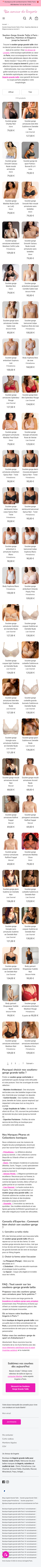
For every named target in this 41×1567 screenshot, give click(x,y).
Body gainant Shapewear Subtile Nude (10, 1006)
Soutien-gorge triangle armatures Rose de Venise (30, 435)
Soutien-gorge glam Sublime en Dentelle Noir (11, 892)
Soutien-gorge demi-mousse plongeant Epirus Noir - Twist (30, 472)
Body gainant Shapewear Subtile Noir (30, 969)
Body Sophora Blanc (11, 586)
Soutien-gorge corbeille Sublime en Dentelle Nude (30, 663)
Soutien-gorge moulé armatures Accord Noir (11, 780)
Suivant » (30, 1063)
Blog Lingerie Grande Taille (10, 1498)
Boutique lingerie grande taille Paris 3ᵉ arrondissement (19, 1511)
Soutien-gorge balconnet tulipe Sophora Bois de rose (30, 323)
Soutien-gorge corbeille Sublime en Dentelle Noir (30, 892)
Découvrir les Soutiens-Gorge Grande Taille (20, 1387)
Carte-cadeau (8, 1439)
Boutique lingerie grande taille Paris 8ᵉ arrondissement (19, 1525)
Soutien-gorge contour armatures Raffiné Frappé (10, 854)
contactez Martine (15, 1376)
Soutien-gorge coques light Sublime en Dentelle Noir (10, 969)
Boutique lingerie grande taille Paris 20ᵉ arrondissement (19, 1557)
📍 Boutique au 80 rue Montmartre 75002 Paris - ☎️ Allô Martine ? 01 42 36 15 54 (20, 3)
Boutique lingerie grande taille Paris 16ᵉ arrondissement (19, 1547)
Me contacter (7, 1435)
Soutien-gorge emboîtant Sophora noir (11, 360)
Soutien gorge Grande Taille (28, 1498)
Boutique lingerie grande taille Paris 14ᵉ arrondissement (19, 1541)
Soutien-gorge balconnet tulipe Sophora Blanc (30, 549)
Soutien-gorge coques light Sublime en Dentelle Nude (10, 663)
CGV (4, 1446)
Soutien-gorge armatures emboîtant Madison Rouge (30, 1006)
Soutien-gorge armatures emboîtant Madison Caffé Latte (10, 243)
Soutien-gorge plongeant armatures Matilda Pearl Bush (11, 435)
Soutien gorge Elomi (27, 1500)
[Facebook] (3, 1482)
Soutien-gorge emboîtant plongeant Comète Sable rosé (30, 286)
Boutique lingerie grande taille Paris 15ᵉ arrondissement (19, 1544)
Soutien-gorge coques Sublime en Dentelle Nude (30, 626)
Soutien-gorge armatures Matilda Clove (30, 854)
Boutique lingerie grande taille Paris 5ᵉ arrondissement (19, 1517)
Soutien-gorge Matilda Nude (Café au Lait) (11, 203)
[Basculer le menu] (3, 18)
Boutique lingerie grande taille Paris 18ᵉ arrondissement (19, 1552)
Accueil (4, 24)
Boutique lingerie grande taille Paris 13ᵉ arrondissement (19, 1538)
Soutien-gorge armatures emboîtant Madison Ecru (30, 1043)
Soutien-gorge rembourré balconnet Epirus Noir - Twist (30, 509)
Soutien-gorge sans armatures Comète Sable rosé (11, 323)
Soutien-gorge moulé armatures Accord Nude (30, 780)
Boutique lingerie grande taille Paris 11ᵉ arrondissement (19, 1533)
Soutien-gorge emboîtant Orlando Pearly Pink (30, 589)
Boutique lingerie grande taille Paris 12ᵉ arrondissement (19, 1536)
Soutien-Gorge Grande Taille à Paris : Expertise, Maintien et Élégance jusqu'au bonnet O (20, 28)
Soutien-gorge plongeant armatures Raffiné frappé (30, 817)
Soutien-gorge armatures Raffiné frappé (11, 817)
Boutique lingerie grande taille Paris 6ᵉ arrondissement (19, 1519)
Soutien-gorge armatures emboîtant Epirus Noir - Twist (10, 472)
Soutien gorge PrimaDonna (10, 1500)
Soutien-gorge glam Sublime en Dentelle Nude (30, 740)
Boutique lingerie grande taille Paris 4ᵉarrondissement (18, 1514)
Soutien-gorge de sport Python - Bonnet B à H (30, 163)
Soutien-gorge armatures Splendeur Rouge (11, 397)
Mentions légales (9, 1442)
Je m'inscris (11, 1422)
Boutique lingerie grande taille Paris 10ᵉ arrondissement (19, 1530)
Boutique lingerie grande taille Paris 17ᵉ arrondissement (19, 1549)
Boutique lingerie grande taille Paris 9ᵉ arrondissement (19, 1528)
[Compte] (30, 17)
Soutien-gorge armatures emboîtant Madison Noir (10, 1043)
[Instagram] (7, 1482)
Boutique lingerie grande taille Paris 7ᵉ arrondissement (19, 1522)
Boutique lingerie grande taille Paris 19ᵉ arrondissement (19, 1555)
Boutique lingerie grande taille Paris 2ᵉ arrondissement (19, 1509)
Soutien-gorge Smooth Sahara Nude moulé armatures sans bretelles (30, 246)
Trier (30, 92)
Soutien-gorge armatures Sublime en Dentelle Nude (10, 626)
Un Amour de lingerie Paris (24, 1561)
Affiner (11, 92)
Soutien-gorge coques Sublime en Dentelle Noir (30, 929)
